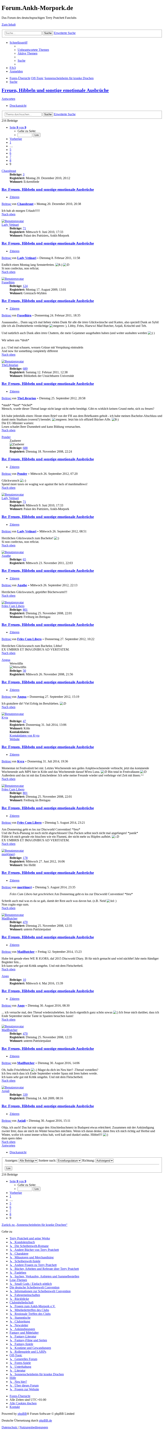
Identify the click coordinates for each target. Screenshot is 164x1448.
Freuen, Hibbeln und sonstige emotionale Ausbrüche (55, 90)
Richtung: (88, 1160)
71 (24, 228)
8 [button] (10, 160)
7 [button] (10, 157)
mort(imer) (8, 854)
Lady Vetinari (10, 224)
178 (25, 858)
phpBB (22, 1413)
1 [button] (10, 142)
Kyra (5, 717)
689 (25, 368)
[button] (18, 127)
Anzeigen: (12, 1160)
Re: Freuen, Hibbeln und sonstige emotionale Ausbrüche (48, 189)
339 (25, 1094)
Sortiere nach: (48, 1160)
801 (25, 609)
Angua (6, 660)
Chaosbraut (9, 171)
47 (24, 721)
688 (25, 448)
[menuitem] (33, 49)
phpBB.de (45, 1420)
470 (25, 922)
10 (24, 979)
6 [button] (10, 153)
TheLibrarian (10, 365)
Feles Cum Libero (13, 606)
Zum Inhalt (9, 24)
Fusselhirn (8, 282)
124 (25, 286)
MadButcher (9, 918)
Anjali (5, 1091)
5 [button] (10, 149)
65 (24, 559)
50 (24, 670)
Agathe (6, 555)
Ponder (6, 437)
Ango (5, 976)
